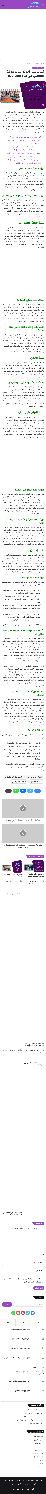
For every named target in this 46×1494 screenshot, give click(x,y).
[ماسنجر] (23, 791)
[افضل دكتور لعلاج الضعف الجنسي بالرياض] (38, 1361)
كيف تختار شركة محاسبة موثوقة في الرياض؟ (25, 137)
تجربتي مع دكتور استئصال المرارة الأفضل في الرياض (36, 875)
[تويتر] (30, 791)
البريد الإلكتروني (39, 1262)
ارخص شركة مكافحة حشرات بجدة (19, 1381)
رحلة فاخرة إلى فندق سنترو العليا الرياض (27, 163)
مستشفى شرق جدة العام (14, 894)
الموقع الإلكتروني (39, 1270)
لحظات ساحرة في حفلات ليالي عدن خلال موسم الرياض (12, 1213)
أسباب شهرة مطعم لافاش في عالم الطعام (34, 1063)
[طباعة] (8, 791)
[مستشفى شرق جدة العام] (12, 886)
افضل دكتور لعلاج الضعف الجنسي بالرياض (17, 1358)
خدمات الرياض (8, 1480)
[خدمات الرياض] (34, 5)
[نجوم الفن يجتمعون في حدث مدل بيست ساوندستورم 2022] (34, 960)
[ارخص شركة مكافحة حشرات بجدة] (38, 1384)
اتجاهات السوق (38, 1440)
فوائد (41, 1463)
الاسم (42, 1254)
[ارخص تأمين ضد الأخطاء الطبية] (38, 1342)
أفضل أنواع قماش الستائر (22, 1371)
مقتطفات (40, 1466)
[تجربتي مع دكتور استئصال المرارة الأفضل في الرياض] (34, 866)
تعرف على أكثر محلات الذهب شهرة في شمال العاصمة (22, 160)
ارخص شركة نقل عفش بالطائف (20, 1348)
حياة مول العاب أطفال (13, 777)
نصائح (41, 1470)
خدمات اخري (39, 1450)
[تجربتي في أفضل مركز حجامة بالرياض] (12, 866)
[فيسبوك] (37, 791)
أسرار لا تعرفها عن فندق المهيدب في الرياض (26, 147)
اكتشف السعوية (31, 63)
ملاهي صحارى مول (18, 781)
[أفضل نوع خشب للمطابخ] (38, 1394)
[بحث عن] (43, 5)
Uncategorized (38, 1436)
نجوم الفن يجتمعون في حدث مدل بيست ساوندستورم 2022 (34, 1044)
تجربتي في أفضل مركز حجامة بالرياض (13, 875)
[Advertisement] (23, 35)
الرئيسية (39, 63)
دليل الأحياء (39, 1460)
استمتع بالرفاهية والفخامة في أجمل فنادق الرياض (24, 153)
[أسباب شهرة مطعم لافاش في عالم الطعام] (34, 1055)
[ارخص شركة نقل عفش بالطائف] (38, 1351)
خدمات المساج (38, 1456)
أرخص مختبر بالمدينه (37, 1367)
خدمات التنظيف (38, 1453)
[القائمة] (3, 5)
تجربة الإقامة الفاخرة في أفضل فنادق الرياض (25, 150)
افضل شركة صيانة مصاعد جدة (20, 1329)
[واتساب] (16, 791)
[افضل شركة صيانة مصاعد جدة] (38, 1332)
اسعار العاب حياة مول (34, 777)
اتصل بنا (12, 1484)
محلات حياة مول (36, 781)
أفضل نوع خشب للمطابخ (22, 1390)
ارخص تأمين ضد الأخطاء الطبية (20, 1338)
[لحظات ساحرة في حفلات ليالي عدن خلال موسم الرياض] (12, 1129)
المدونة (41, 1446)
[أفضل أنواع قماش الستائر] (38, 1374)
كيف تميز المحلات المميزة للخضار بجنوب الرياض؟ (24, 157)
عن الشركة (26, 1484)
